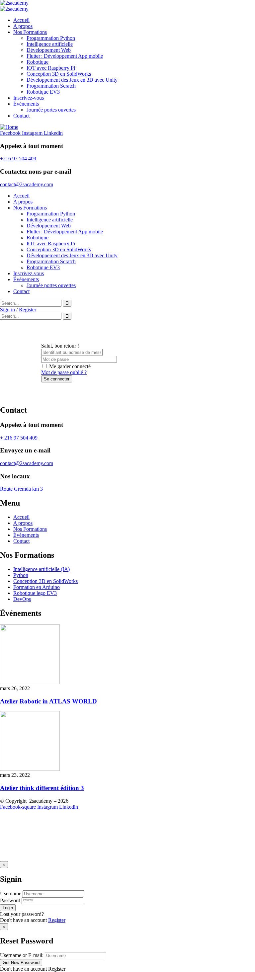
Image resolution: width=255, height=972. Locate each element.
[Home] (9, 127)
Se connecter (56, 378)
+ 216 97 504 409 (19, 438)
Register (56, 920)
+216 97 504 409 (18, 158)
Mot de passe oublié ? (64, 372)
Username (10, 893)
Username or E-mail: (21, 955)
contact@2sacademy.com (26, 184)
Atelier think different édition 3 (42, 787)
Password (10, 900)
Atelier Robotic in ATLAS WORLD (48, 701)
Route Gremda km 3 (21, 489)
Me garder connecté (70, 366)
